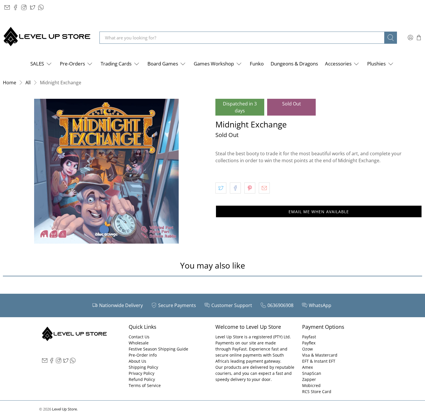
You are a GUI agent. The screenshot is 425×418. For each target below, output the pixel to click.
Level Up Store (64, 409)
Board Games (162, 63)
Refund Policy (142, 379)
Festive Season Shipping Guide (158, 349)
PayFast (239, 349)
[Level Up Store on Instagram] (24, 7)
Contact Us (139, 336)
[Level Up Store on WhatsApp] (41, 7)
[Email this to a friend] (264, 188)
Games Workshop (214, 63)
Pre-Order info (143, 355)
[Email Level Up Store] (7, 7)
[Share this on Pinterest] (249, 188)
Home (9, 82)
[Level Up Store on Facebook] (15, 7)
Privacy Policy (141, 373)
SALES (37, 63)
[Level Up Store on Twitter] (32, 7)
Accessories (338, 63)
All (28, 82)
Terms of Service (145, 385)
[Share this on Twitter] (220, 188)
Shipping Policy (143, 367)
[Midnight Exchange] (106, 171)
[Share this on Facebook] (235, 188)
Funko (257, 63)
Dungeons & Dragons (294, 63)
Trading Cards (116, 63)
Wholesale (139, 343)
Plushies (376, 63)
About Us (137, 361)
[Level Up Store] (46, 37)
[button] (318, 211)
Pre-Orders (72, 63)
